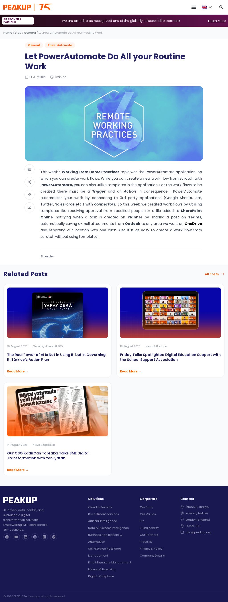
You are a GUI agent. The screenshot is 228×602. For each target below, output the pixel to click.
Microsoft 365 (54, 346)
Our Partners (149, 535)
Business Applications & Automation (105, 538)
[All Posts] (223, 274)
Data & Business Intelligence (108, 528)
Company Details (152, 555)
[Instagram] (35, 536)
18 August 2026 (130, 346)
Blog (18, 33)
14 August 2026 (17, 445)
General (30, 33)
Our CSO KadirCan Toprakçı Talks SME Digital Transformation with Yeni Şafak (48, 456)
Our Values (148, 514)
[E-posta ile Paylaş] (29, 207)
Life (142, 521)
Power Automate (60, 45)
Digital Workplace (101, 576)
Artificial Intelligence (102, 521)
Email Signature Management (109, 562)
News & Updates (157, 346)
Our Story (146, 507)
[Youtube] (16, 536)
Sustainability (149, 528)
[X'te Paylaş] (29, 182)
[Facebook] (6, 536)
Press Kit (146, 542)
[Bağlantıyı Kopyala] (29, 195)
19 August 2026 (17, 346)
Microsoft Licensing (102, 569)
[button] (193, 7)
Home (7, 33)
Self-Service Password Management (104, 552)
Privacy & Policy (151, 549)
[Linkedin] (25, 536)
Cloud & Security (100, 507)
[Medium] (44, 536)
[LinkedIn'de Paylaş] (29, 169)
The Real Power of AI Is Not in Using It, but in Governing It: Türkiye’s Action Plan (56, 357)
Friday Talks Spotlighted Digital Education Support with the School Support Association (170, 357)
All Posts (212, 274)
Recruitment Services (103, 514)
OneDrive (193, 223)
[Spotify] (53, 536)
